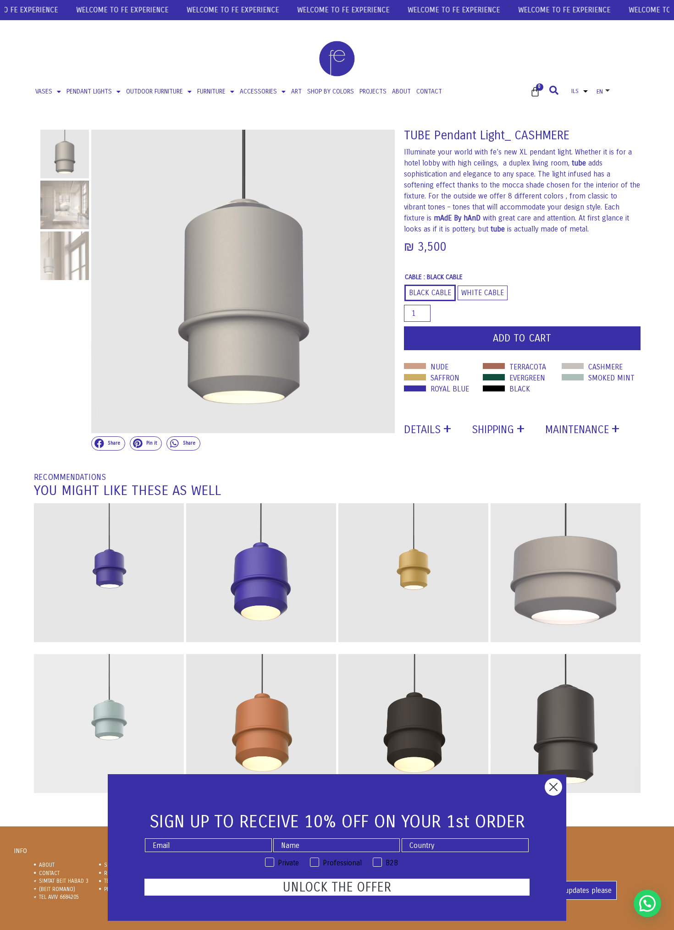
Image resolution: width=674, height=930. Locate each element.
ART (296, 91)
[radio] (430, 293)
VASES (43, 91)
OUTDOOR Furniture (154, 91)
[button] (108, 443)
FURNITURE (211, 91)
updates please (588, 890)
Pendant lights (89, 91)
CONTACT (429, 91)
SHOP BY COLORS (330, 91)
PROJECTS (373, 91)
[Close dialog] (553, 787)
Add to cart (522, 338)
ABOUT (401, 91)
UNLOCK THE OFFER (337, 887)
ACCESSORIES (258, 91)
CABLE (413, 277)
